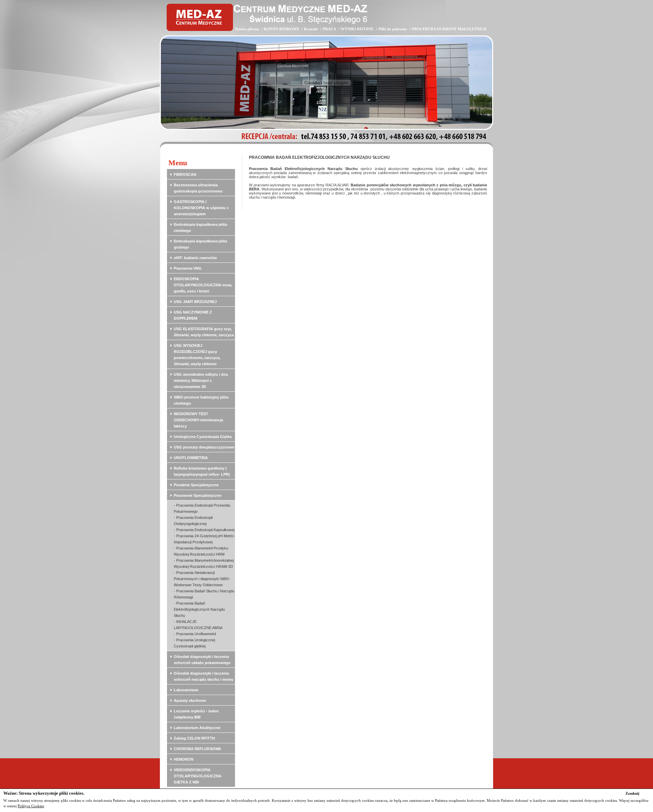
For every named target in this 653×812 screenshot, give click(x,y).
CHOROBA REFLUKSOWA (197, 749)
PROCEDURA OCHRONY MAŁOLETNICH (449, 29)
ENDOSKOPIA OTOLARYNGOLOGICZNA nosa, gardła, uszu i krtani (203, 285)
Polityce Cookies (31, 806)
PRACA (329, 29)
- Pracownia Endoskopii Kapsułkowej (204, 530)
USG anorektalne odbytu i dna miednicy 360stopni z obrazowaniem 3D (201, 380)
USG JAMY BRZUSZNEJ (195, 302)
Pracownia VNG (188, 268)
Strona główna (247, 29)
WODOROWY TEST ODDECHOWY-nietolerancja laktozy (198, 420)
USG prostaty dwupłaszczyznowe (204, 447)
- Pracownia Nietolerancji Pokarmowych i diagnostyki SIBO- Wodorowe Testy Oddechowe (202, 579)
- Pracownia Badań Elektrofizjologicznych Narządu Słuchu (199, 609)
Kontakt (311, 29)
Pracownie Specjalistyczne (197, 495)
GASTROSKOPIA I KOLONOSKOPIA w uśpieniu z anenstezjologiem (201, 208)
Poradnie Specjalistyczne (196, 485)
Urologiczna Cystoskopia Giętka (203, 437)
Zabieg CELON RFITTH (194, 738)
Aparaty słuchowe (190, 700)
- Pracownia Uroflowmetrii (195, 634)
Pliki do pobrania (393, 29)
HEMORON (184, 759)
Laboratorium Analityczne (197, 728)
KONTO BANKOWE (281, 29)
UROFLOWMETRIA (191, 458)
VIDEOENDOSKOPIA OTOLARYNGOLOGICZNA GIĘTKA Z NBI (197, 776)
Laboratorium (186, 690)
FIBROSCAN (185, 174)
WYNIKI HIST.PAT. (357, 29)
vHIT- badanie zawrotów (195, 258)
